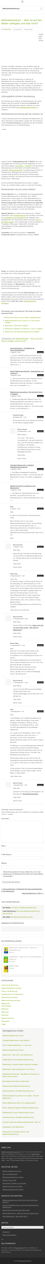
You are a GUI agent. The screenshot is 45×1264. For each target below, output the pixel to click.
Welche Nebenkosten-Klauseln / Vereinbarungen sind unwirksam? (27, 372)
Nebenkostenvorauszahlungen (10, 1000)
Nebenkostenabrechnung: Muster (13, 1050)
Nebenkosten (5, 1003)
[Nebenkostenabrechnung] (22, 2)
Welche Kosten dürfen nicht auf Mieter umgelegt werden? (23, 317)
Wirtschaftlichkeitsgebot (30, 794)
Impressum (6, 1232)
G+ (2, 1239)
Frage (10, 1158)
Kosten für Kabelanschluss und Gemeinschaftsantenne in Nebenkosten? (21, 1206)
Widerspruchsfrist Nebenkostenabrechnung (16, 1086)
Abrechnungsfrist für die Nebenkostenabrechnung (18, 1091)
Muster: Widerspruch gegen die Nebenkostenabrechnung (20, 1108)
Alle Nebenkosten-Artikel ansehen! (22, 917)
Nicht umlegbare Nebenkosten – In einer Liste (17, 1045)
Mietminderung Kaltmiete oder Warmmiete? (16, 1210)
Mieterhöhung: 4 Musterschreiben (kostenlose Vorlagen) (20, 1064)
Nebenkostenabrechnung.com (10, 1152)
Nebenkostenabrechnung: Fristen (13, 1035)
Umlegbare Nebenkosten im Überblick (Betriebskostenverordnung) (22, 466)
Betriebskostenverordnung (28, 107)
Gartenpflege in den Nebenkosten (13, 1127)
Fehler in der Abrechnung (9, 991)
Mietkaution (5, 1009)
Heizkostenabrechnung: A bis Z (33, 893)
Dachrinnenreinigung (16, 170)
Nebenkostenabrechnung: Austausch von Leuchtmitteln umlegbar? (22, 321)
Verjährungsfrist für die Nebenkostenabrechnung (18, 1060)
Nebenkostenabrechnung (24, 1261)
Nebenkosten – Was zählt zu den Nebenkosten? (18, 1055)
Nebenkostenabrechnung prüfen (11, 988)
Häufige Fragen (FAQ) (9, 1180)
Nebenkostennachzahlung (9, 997)
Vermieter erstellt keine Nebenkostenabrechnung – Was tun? (22, 1122)
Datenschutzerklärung (9, 1235)
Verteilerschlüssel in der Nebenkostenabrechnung (18, 1117)
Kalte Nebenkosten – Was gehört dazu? (15, 1216)
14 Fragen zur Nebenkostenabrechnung (23, 907)
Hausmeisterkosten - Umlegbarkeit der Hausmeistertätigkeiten (22, 349)
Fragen (3, 1024)
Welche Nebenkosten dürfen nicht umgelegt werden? (19, 1103)
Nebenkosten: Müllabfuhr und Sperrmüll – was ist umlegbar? (24, 329)
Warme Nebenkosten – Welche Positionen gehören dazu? (21, 1213)
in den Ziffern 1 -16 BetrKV (23, 166)
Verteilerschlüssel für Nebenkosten (12, 994)
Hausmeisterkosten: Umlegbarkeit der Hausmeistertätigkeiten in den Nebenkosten (21, 890)
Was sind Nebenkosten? (10, 1174)
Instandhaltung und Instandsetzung (14, 218)
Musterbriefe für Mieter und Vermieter (14, 1183)
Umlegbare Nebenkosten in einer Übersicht (16, 1040)
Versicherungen (6, 1006)
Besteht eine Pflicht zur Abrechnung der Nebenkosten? (22, 487)
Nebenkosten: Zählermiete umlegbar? (16, 325)
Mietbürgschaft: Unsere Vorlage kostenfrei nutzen (18, 1112)
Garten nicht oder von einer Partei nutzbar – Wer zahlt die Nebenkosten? (28, 627)
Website (4, 863)
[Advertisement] (19, 49)
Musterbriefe (5, 1021)
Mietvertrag (5, 1012)
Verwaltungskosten (20, 215)
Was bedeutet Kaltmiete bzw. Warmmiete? (16, 1081)
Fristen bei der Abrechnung (9, 985)
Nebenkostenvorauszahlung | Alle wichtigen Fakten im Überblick (26, 393)
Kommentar (5, 818)
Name (3, 846)
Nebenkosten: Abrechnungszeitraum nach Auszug (18, 1069)
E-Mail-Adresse (6, 854)
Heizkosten (5, 1015)
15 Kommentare (28, 29)
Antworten (40, 352)
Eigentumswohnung (7, 1018)
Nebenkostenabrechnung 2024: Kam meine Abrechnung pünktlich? (20, 1201)
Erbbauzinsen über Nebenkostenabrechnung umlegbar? (22, 332)
